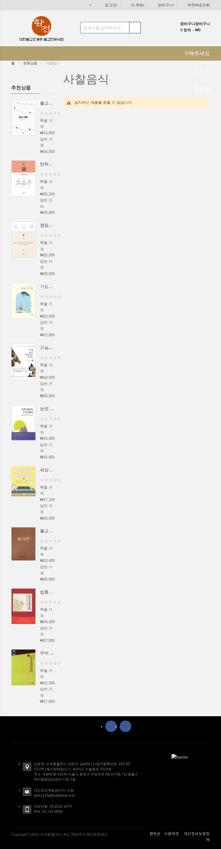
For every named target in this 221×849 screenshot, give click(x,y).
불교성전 (47, 530)
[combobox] (110, 27)
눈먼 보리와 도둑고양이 (47, 408)
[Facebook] (111, 726)
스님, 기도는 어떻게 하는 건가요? (47, 347)
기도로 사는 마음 (47, 286)
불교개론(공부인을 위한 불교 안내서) (47, 103)
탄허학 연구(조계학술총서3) (47, 164)
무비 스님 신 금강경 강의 (47, 652)
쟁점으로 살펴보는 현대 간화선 (47, 225)
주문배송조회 (198, 5)
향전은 (155, 833)
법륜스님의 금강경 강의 (47, 591)
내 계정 (137, 5)
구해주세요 (197, 53)
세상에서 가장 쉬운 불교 (47, 469)
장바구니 (165, 5)
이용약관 (171, 833)
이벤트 (202, 71)
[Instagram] (125, 726)
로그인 (110, 5)
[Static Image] (179, 757)
